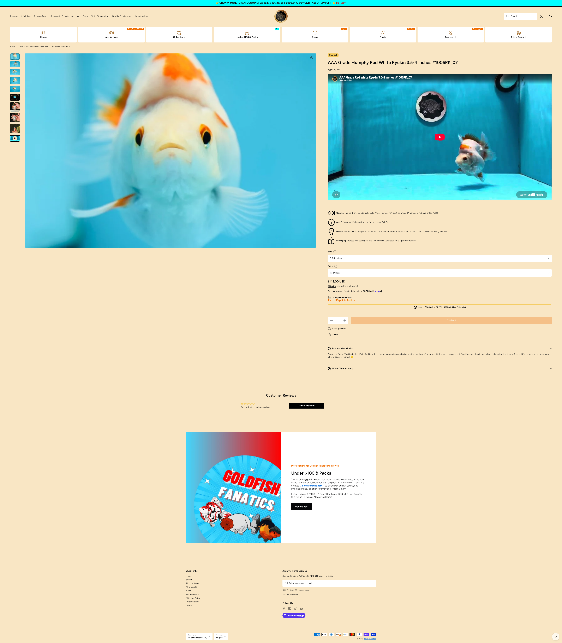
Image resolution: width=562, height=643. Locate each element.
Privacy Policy (192, 602)
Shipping (332, 286)
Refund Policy (192, 594)
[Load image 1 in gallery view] (15, 56)
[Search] (506, 16)
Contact (189, 605)
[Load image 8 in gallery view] (15, 117)
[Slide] (334, 251)
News (188, 590)
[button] (333, 334)
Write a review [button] (307, 405)
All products (191, 587)
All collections (192, 583)
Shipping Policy (193, 598)
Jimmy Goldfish (370, 639)
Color (330, 266)
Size (330, 251)
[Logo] (281, 16)
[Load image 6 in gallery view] (15, 97)
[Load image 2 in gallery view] (15, 64)
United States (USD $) (197, 637)
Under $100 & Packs (311, 473)
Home (12, 46)
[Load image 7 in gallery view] (15, 107)
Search (189, 579)
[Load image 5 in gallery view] (15, 89)
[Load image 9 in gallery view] (15, 128)
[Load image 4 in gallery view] (15, 80)
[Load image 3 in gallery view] (15, 72)
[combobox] (520, 16)
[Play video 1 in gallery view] (15, 138)
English (219, 637)
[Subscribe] (372, 583)
